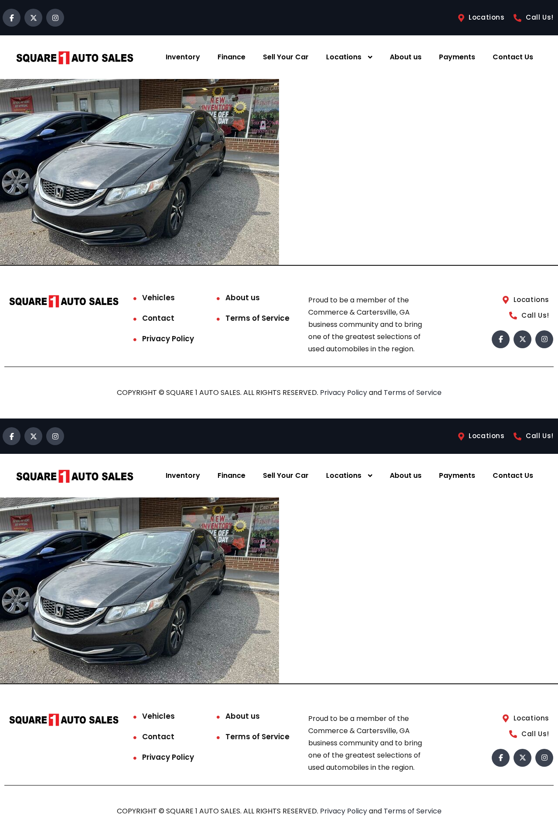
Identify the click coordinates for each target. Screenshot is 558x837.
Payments (457, 57)
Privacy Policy (168, 338)
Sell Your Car (286, 57)
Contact (158, 318)
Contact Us (513, 57)
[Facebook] (11, 18)
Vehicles (158, 297)
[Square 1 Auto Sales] (74, 57)
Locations (343, 57)
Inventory (183, 57)
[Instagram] (55, 18)
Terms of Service (257, 318)
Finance (231, 57)
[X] (33, 18)
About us (406, 57)
